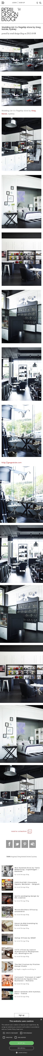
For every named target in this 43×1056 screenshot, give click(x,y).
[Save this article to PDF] (32, 844)
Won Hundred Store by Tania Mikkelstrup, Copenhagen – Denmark (27, 869)
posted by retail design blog (13, 33)
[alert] (21, 1037)
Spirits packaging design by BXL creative (27, 897)
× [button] (41, 1019)
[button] (4, 1033)
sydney (34, 857)
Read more (19, 1029)
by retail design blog (22, 874)
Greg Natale (22, 857)
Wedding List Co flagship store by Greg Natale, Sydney (21, 28)
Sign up (22, 3)
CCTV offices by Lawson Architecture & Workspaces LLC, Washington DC (27, 951)
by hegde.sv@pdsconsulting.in (25, 969)
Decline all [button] (21, 1048)
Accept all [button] (21, 1043)
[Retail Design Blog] (21, 14)
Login (14, 3)
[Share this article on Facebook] (9, 844)
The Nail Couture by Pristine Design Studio (27, 965)
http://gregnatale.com (12, 462)
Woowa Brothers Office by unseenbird (26, 910)
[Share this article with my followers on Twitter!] (17, 844)
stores (29, 857)
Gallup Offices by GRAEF (25, 938)
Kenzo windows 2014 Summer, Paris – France (28, 992)
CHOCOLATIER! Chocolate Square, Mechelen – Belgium (27, 883)
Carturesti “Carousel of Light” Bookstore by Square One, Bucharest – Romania (28, 979)
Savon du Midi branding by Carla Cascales (26, 924)
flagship (14, 857)
